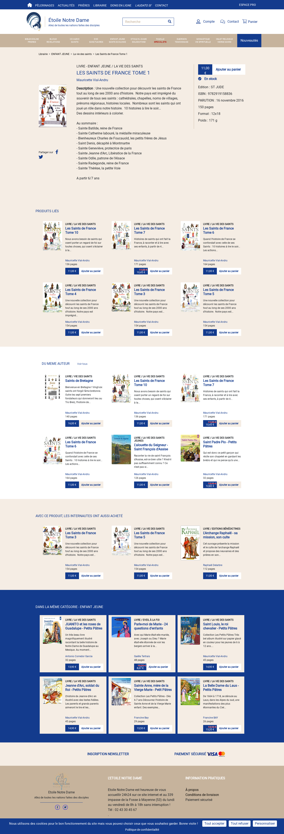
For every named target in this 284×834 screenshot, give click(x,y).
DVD (96, 39)
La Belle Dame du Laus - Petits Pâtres (221, 688)
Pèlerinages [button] (44, 5)
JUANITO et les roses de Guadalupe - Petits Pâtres (83, 626)
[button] (41, 106)
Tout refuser (239, 823)
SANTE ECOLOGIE (117, 42)
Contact (161, 5)
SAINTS (74, 42)
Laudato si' (143, 5)
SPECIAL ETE (160, 42)
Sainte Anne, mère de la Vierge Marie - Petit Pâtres (153, 688)
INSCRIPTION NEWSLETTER (108, 754)
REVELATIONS (53, 42)
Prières (84, 5)
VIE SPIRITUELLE (203, 42)
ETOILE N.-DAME (139, 39)
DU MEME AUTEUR (65, 364)
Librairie (100, 5)
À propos (192, 790)
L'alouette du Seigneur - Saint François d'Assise (151, 447)
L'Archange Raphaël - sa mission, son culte (220, 535)
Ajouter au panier (228, 69)
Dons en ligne (120, 5)
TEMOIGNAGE (181, 42)
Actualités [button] (66, 5)
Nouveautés (249, 40)
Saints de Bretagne (79, 381)
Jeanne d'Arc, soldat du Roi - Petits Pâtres (82, 688)
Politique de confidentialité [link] (142, 829)
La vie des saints (82, 54)
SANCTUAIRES (96, 42)
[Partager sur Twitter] (41, 157)
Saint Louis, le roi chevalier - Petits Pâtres (220, 626)
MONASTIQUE (203, 39)
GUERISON (182, 39)
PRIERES (32, 42)
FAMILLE (160, 39)
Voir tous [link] (82, 363)
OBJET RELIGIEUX (224, 39)
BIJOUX (53, 39)
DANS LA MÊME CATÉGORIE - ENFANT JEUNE (69, 607)
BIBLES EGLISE (32, 39)
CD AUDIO (74, 39)
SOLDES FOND (139, 42)
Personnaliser (265, 823)
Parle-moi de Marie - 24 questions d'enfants (151, 626)
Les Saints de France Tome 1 (111, 54)
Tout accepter (214, 823)
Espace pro (247, 4)
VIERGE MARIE (224, 42)
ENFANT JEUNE (117, 39)
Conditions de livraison (202, 795)
